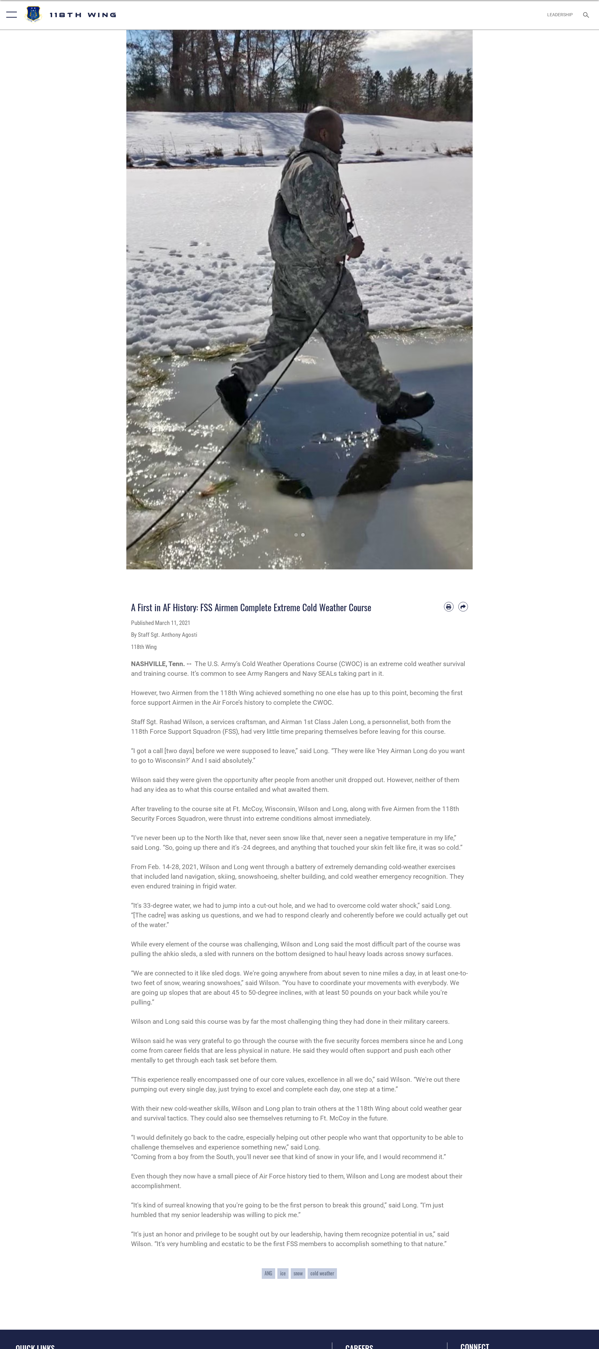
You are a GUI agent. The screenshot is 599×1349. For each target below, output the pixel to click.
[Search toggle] (586, 14)
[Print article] (449, 607)
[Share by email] (463, 607)
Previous (143, 299)
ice (283, 1273)
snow (298, 1273)
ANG (268, 1273)
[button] (10, 15)
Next (455, 299)
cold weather (322, 1273)
